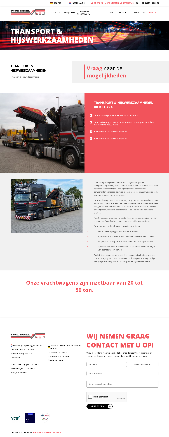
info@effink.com (19, 372)
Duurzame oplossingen (83, 12)
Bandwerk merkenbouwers (47, 432)
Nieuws (110, 12)
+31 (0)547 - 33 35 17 (125, 3)
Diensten (55, 12)
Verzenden (97, 406)
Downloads (139, 12)
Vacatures (123, 12)
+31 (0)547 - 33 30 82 (24, 368)
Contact (153, 12)
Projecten (69, 12)
